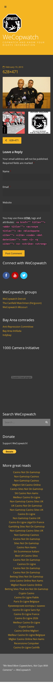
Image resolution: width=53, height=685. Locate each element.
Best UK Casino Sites (26, 555)
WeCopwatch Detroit (14, 298)
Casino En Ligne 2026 (26, 618)
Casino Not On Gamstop (26, 472)
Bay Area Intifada (12, 331)
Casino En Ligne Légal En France (26, 522)
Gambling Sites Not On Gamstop (27, 526)
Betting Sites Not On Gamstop (26, 576)
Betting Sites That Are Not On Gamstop (26, 589)
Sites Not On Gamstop (26, 543)
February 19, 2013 (14, 67)
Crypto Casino (26, 593)
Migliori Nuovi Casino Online (26, 585)
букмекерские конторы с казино (26, 605)
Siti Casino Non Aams (26, 493)
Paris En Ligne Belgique (26, 601)
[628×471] (26, 93)
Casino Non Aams (26, 547)
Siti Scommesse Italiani (26, 551)
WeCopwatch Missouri (15, 307)
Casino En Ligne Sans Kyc (26, 609)
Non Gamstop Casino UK (26, 518)
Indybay (7, 335)
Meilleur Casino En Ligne (26, 497)
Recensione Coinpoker (26, 643)
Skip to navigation (5, 7)
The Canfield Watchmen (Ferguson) (22, 303)
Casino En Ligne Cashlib (27, 647)
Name (7, 171)
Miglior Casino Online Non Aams (26, 639)
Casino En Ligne (26, 514)
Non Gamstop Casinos (26, 476)
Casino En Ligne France (26, 614)
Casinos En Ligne (26, 564)
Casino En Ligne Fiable (26, 597)
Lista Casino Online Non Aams (26, 580)
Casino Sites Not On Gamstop (26, 489)
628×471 (10, 71)
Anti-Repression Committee (18, 326)
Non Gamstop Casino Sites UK (26, 501)
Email (7, 187)
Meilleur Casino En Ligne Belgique (26, 635)
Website (7, 202)
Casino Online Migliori (26, 630)
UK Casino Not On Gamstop (26, 505)
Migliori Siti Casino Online (27, 484)
